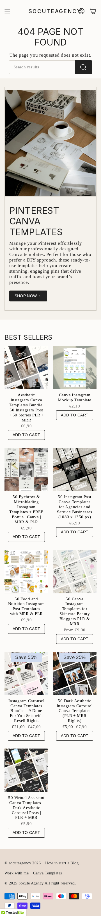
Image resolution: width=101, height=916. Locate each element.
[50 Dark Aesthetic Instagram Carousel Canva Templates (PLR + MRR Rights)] (75, 673)
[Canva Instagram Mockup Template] (75, 367)
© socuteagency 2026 (22, 863)
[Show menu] (7, 11)
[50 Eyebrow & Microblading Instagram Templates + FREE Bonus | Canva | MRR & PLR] (26, 469)
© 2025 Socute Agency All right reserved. (40, 883)
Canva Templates (47, 873)
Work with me (16, 873)
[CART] (93, 11)
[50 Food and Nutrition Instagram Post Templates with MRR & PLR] (26, 571)
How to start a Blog (62, 863)
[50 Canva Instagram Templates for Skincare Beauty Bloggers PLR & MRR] (75, 571)
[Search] (83, 67)
